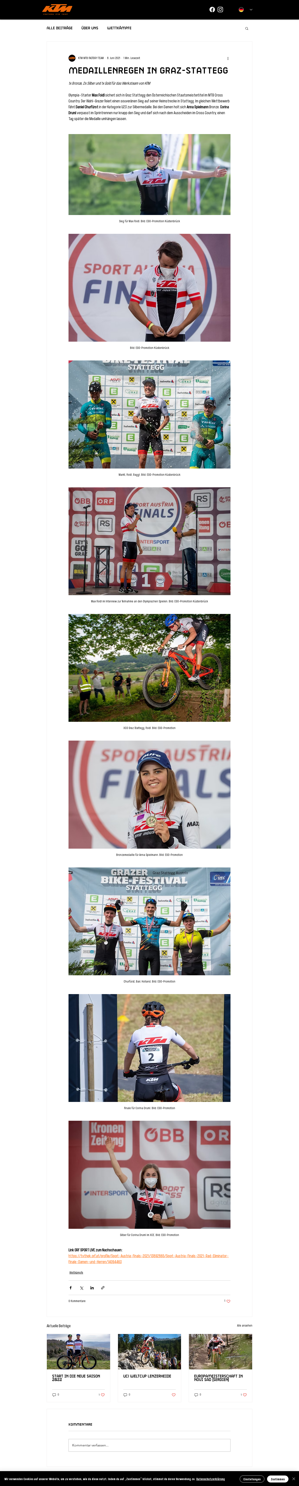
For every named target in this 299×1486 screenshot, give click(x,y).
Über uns (89, 28)
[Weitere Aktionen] (227, 58)
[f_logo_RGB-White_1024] (212, 9)
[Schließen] (293, 1479)
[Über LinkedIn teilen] (92, 1288)
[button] (247, 28)
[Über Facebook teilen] (71, 1288)
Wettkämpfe (119, 28)
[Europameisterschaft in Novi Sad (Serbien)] (220, 1351)
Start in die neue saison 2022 (76, 1378)
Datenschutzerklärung (210, 1479)
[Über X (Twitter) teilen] (81, 1288)
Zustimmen (278, 1479)
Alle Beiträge (60, 28)
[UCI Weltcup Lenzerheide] (149, 1351)
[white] (220, 9)
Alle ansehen (244, 1325)
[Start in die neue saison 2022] (78, 1351)
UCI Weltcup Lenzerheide (147, 1376)
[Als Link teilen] (103, 1288)
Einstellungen (252, 1479)
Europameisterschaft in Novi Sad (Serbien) (218, 1378)
